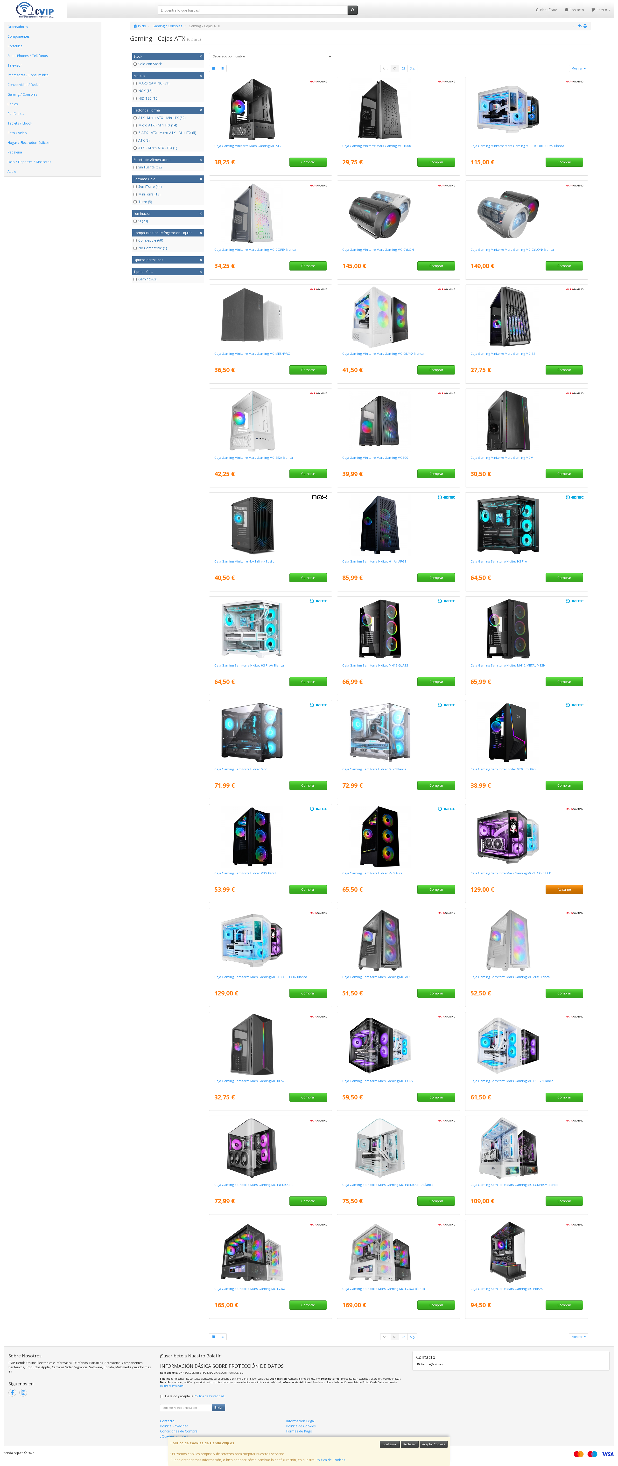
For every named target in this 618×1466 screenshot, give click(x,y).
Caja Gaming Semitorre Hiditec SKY (240, 769)
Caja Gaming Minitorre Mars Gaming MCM (502, 457)
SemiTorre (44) (150, 186)
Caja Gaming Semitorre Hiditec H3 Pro (499, 561)
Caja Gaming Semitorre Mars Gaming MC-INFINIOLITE (254, 1184)
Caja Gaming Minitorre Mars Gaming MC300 (375, 457)
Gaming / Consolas (22, 94)
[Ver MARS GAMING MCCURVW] (527, 1044)
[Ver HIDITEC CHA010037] (398, 525)
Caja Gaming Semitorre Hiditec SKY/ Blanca (374, 769)
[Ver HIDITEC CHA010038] (398, 837)
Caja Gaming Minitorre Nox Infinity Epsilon (245, 561)
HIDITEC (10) (148, 98)
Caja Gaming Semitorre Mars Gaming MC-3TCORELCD (511, 873)
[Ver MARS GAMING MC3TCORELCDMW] (527, 109)
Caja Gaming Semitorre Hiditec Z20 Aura (372, 873)
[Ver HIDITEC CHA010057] (398, 733)
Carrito (602, 9)
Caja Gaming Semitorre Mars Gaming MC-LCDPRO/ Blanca (514, 1184)
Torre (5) (145, 201)
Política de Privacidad (171, 1386)
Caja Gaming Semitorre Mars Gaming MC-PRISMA (507, 1288)
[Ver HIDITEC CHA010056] (271, 733)
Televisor (14, 65)
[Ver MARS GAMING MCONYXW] (398, 317)
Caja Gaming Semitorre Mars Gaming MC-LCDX (249, 1288)
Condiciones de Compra (178, 1431)
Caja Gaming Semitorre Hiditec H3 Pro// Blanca (249, 665)
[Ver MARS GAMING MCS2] (527, 317)
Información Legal (300, 1421)
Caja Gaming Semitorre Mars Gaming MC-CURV (377, 1081)
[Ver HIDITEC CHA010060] (271, 629)
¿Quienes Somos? (174, 1436)
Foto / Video (17, 133)
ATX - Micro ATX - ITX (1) (157, 148)
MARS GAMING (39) (153, 83)
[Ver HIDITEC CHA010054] (398, 629)
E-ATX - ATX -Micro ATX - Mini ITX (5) (167, 132)
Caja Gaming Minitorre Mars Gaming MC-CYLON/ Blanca (512, 249)
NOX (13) (145, 90)
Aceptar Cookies (433, 1444)
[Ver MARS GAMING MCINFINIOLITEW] (398, 1148)
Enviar (218, 1407)
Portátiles (14, 46)
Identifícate (548, 9)
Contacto (576, 9)
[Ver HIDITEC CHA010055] (527, 629)
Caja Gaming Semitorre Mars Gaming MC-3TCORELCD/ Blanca (260, 977)
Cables (12, 104)
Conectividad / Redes (23, 84)
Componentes (18, 36)
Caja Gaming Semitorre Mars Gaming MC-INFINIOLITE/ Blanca (387, 1184)
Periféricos (15, 113)
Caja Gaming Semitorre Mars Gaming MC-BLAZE (250, 1081)
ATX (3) (144, 140)
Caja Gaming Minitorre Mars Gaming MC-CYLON (378, 249)
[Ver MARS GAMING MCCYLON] (398, 213)
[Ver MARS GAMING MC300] (398, 421)
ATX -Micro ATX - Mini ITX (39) (162, 117)
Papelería (14, 152)
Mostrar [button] (577, 68)
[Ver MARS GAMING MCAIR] (398, 940)
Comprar (308, 162)
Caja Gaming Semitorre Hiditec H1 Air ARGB (374, 561)
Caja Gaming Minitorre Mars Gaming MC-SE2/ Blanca (253, 457)
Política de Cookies (330, 1460)
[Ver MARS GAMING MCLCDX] (271, 1252)
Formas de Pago (299, 1431)
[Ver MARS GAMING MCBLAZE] (271, 1044)
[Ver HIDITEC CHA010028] (271, 837)
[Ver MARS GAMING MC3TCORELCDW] (271, 940)
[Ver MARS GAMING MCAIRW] (527, 940)
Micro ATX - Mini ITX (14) (157, 125)
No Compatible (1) (152, 248)
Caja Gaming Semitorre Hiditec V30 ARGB (245, 873)
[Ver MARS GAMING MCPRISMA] (527, 1252)
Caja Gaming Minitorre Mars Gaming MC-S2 (503, 353)
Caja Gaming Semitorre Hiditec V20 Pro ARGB (504, 769)
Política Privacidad (174, 1426)
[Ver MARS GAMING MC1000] (398, 109)
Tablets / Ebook (19, 123)
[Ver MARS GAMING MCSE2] (271, 109)
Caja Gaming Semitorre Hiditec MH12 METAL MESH (508, 665)
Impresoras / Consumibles (28, 75)
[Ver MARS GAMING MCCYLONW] (527, 213)
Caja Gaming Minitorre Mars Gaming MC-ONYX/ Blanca (383, 353)
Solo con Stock (150, 64)
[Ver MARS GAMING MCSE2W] (271, 421)
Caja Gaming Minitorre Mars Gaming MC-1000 (376, 146)
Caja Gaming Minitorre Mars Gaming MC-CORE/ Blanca (255, 249)
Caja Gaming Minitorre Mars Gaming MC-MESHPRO (252, 353)
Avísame (564, 889)
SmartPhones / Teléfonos (27, 55)
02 (403, 68)
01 (395, 68)
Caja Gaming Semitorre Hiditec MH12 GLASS (375, 665)
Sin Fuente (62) (150, 167)
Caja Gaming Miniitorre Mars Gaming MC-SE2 (248, 146)
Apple (11, 171)
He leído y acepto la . (195, 1396)
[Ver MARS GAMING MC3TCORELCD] (527, 837)
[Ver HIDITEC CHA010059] (527, 525)
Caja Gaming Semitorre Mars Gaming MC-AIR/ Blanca (510, 977)
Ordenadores (17, 26)
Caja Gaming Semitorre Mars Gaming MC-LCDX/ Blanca (383, 1288)
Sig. (412, 68)
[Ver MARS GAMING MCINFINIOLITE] (271, 1148)
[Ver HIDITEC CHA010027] (527, 733)
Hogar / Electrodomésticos (28, 142)
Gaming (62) (147, 279)
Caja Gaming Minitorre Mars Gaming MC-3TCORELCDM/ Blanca (517, 146)
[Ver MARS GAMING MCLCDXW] (398, 1252)
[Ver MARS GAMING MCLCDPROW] (527, 1148)
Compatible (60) (150, 240)
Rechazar (409, 1444)
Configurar (389, 1444)
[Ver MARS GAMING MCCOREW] (271, 213)
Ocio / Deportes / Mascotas (29, 162)
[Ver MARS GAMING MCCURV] (398, 1044)
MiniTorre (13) (149, 194)
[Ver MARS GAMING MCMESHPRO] (271, 317)
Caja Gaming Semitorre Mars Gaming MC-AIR (376, 977)
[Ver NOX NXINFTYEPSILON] (271, 525)
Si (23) (143, 221)
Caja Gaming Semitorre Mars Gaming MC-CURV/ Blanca (512, 1081)
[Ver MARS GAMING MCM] (527, 421)
